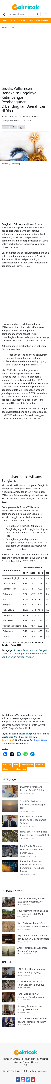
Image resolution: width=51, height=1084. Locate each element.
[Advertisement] (25, 56)
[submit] (37, 14)
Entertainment (42, 20)
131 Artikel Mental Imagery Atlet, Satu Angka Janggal (31, 971)
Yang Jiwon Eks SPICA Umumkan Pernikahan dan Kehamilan (31, 995)
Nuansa (22, 20)
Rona (13, 20)
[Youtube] (33, 1079)
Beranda (5, 27)
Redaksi (14, 116)
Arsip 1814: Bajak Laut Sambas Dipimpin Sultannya (33, 949)
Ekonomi (6, 769)
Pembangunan (20, 769)
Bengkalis (7, 764)
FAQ (26, 1065)
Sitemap (34, 1062)
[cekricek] (25, 1052)
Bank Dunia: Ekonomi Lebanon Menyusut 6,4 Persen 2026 (32, 849)
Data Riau (40, 764)
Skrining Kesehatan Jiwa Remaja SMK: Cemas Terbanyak (29, 1008)
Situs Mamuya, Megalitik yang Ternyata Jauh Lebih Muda (32, 912)
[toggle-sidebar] (45, 14)
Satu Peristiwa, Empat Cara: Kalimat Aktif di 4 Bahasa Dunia (33, 925)
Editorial (16, 1058)
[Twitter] (28, 1079)
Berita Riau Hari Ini (12, 736)
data (16, 764)
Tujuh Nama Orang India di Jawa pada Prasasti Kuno (31, 900)
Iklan (33, 1058)
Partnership (42, 1058)
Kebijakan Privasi (21, 1062)
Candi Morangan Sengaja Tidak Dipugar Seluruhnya (30, 983)
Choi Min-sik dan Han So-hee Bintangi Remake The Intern (32, 1020)
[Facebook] (18, 1079)
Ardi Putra (34, 116)
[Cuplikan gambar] (10, 791)
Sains (30, 20)
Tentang (7, 1058)
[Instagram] (23, 1079)
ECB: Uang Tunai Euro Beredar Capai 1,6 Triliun (32, 788)
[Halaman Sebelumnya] (4, 14)
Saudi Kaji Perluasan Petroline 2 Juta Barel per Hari (33, 804)
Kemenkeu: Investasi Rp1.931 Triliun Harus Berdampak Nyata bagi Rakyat (32, 866)
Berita (5, 20)
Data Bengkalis (27, 764)
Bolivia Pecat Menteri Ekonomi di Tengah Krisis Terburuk (33, 820)
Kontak (25, 1058)
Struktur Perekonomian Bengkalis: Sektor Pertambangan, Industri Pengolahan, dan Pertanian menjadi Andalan (25, 653)
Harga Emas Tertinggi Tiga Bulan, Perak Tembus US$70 (34, 833)
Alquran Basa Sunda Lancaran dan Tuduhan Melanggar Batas (33, 937)
